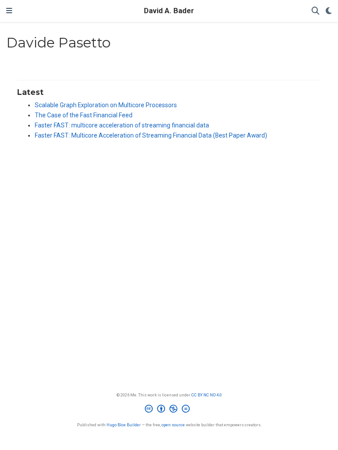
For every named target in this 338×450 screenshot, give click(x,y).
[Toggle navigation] (9, 11)
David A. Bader (169, 11)
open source (173, 424)
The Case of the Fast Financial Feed (83, 115)
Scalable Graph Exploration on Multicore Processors (106, 105)
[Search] (316, 11)
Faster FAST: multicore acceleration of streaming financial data (122, 125)
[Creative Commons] (169, 410)
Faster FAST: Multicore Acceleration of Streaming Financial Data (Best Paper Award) (151, 135)
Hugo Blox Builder (124, 424)
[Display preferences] (329, 11)
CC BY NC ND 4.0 (206, 394)
